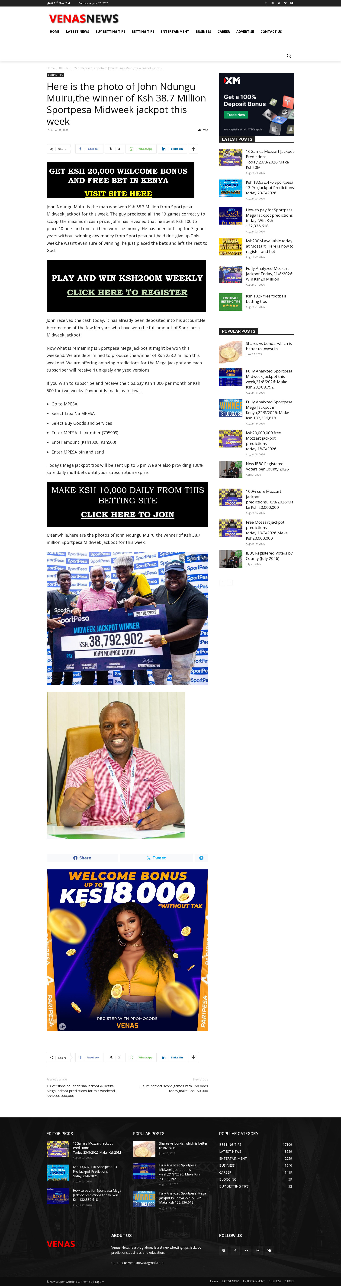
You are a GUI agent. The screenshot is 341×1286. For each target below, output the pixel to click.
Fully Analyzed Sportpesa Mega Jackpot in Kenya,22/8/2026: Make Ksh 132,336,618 (269, 410)
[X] (279, 3)
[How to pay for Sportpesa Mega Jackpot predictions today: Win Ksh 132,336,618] (230, 216)
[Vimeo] (285, 3)
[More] (193, 148)
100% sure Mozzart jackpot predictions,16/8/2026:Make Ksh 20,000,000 (270, 499)
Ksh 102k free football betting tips (266, 298)
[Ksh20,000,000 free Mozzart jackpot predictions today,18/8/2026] (230, 438)
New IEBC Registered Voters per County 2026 (267, 466)
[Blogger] (223, 1250)
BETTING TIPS (68, 68)
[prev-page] (222, 582)
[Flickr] (246, 1250)
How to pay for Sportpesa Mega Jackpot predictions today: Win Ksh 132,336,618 (269, 217)
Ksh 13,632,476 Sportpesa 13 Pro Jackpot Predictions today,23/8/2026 (270, 188)
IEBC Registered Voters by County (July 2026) (269, 555)
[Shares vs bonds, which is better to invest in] (230, 352)
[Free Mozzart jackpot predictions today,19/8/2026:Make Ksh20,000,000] (230, 528)
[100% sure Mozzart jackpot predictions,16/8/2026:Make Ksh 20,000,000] (230, 497)
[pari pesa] (127, 950)
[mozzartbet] (127, 286)
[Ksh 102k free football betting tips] (230, 302)
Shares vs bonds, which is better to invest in (269, 346)
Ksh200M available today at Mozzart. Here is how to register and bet (269, 246)
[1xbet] (127, 180)
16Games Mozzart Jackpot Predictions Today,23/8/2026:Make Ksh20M (270, 159)
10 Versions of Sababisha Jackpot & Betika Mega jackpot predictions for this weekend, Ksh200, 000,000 (81, 1091)
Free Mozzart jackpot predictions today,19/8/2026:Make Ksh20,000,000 (267, 530)
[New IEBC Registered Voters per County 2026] (230, 469)
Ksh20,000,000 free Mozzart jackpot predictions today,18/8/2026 (263, 440)
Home (51, 68)
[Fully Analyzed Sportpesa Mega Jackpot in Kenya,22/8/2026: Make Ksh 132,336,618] (230, 408)
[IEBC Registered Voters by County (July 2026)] (230, 559)
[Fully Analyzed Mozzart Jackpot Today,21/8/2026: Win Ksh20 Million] (230, 274)
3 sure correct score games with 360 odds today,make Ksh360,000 (174, 1088)
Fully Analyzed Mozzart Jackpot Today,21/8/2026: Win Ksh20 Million (269, 274)
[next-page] (229, 582)
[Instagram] (272, 3)
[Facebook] (266, 3)
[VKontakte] (269, 1250)
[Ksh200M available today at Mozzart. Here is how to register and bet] (230, 246)
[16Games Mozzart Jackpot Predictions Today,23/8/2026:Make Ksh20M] (230, 157)
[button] (288, 55)
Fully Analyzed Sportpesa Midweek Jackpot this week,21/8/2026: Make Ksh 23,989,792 (269, 379)
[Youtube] (291, 3)
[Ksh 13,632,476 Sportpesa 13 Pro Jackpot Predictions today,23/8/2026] (230, 188)
